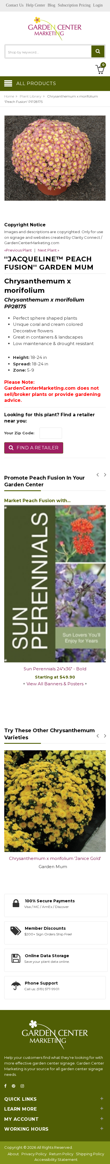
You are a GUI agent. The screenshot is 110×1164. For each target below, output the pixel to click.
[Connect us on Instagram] (24, 1086)
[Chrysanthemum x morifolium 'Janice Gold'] (55, 801)
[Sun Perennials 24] (55, 583)
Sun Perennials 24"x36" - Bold (55, 668)
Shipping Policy (90, 1154)
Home (9, 96)
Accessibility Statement (56, 1159)
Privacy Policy (34, 1154)
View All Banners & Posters (55, 683)
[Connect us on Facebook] (7, 1086)
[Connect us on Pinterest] (15, 1086)
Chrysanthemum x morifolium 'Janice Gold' (55, 858)
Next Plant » (48, 250)
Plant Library (30, 96)
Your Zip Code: (19, 433)
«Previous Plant (18, 250)
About (13, 1154)
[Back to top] (104, 1153)
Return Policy (61, 1154)
